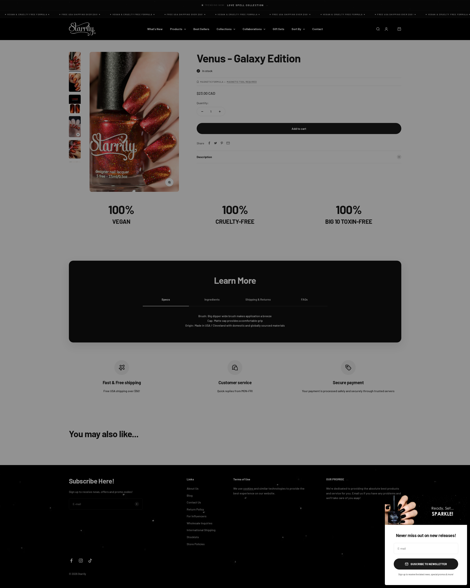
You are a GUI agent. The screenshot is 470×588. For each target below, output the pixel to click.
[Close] (459, 502)
